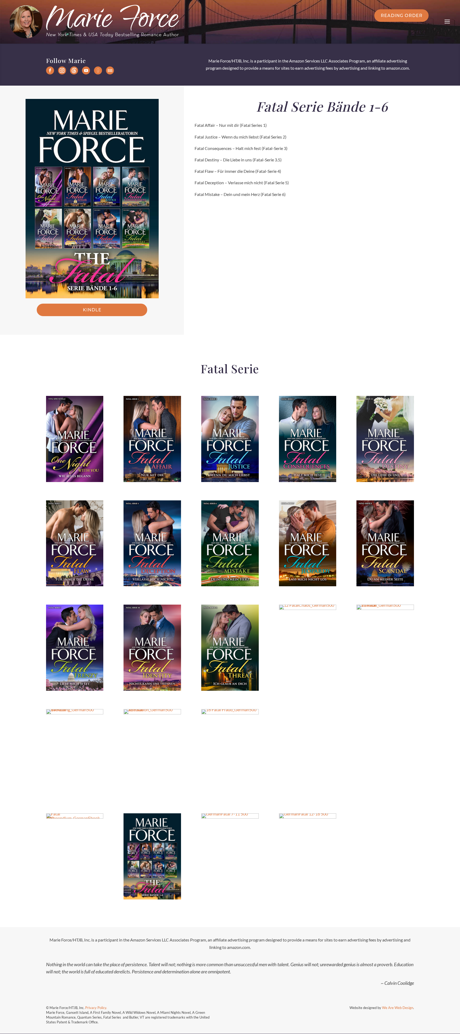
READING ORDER (401, 15)
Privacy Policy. (96, 1008)
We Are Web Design (397, 1008)
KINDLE (92, 309)
